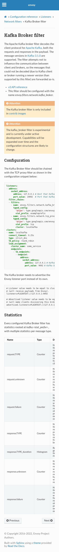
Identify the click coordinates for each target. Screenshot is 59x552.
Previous (14, 520)
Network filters (13, 21)
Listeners (46, 17)
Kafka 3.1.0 (34, 55)
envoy (31, 5)
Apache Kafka (34, 48)
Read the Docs (16, 546)
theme (37, 543)
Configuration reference (24, 17)
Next (47, 520)
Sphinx (20, 543)
